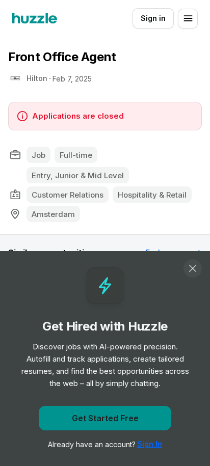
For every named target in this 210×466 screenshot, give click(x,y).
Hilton (37, 78)
